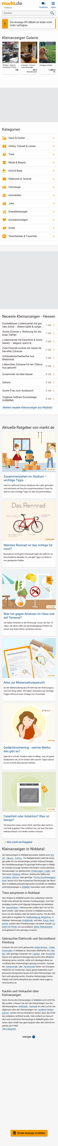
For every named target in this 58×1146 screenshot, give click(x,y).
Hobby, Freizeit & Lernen (22, 146)
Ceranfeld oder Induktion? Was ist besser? (26, 818)
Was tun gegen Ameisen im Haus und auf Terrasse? (29, 615)
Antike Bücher (40, 947)
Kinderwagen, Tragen (41, 871)
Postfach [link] (43, 7)
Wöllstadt (23, 1006)
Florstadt (33, 1006)
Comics (18, 858)
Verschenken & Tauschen (23, 236)
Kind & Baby (15, 170)
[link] (10, 58)
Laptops (36, 954)
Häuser (10, 858)
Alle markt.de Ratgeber (19, 842)
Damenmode (12, 966)
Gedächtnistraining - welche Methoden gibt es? (27, 749)
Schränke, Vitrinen (10, 877)
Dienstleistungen (18, 211)
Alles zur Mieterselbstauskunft (24, 682)
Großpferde (27, 920)
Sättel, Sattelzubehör (43, 927)
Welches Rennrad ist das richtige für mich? (28, 547)
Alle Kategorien (9, 1029)
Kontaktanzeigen (18, 219)
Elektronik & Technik (20, 178)
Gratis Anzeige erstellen (31, 1133)
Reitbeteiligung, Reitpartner (38, 917)
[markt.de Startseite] (12, 3)
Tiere (11, 154)
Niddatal (26, 887)
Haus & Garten (17, 137)
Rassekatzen (12, 907)
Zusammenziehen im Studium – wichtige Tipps (25, 478)
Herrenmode (29, 966)
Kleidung (16, 874)
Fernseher (50, 954)
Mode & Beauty (17, 162)
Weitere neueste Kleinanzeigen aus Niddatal (27, 407)
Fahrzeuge (14, 187)
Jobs (11, 203)
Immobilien (15, 195)
